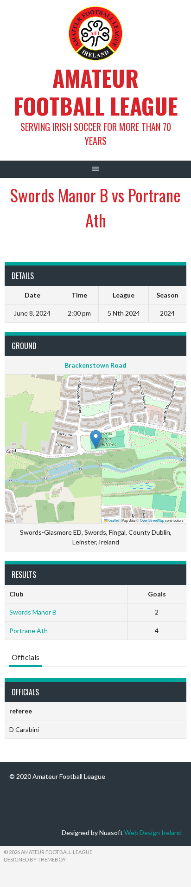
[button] (96, 439)
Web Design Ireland (153, 832)
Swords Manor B (33, 612)
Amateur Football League (95, 91)
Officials (25, 657)
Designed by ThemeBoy (35, 859)
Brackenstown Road (95, 365)
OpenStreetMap (152, 520)
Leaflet (113, 520)
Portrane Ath (28, 630)
